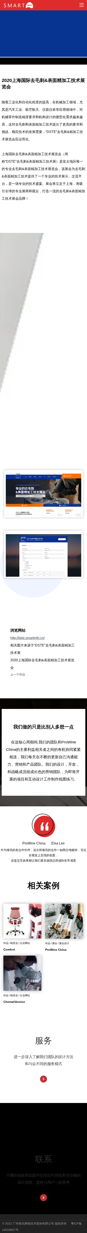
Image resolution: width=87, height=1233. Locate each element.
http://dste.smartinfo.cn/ (27, 638)
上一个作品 (17, 674)
